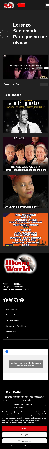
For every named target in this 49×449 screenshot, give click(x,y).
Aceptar (24, 428)
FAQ (7, 337)
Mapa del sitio (11, 332)
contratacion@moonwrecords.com (16, 289)
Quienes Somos (11, 309)
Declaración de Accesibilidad (16, 326)
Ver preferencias (24, 441)
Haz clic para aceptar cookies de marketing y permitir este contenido (25, 67)
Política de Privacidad (30, 446)
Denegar (24, 435)
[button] (45, 406)
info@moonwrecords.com (13, 287)
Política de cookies (16, 446)
